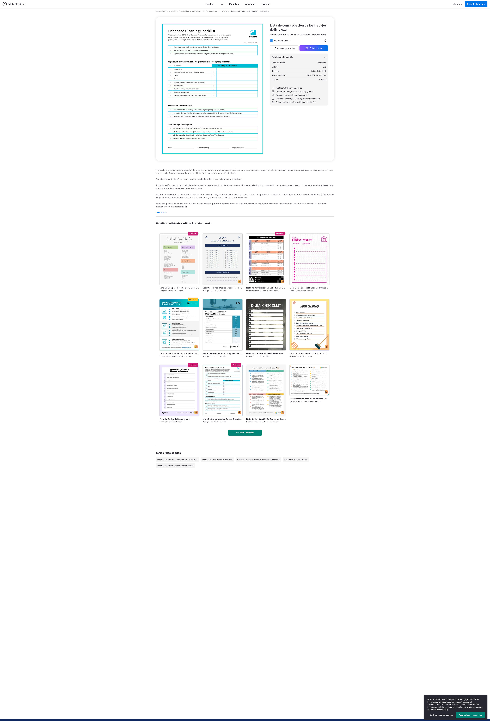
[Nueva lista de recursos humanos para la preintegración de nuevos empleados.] (309, 380)
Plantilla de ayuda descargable (175, 419)
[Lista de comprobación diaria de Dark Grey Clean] (266, 324)
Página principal (162, 11)
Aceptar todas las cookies (470, 715)
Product (210, 4)
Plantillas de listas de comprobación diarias (175, 465)
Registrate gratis (476, 4)
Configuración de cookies (441, 715)
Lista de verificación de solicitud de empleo (266, 288)
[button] (284, 48)
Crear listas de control (180, 11)
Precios (266, 4)
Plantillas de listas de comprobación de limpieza (177, 459)
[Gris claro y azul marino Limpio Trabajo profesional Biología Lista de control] (222, 259)
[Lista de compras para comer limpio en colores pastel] (179, 259)
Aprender (250, 4)
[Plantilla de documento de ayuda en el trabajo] (222, 324)
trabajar (224, 11)
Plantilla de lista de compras (296, 459)
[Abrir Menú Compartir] (325, 40)
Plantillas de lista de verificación (204, 11)
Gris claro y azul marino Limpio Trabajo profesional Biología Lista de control (222, 288)
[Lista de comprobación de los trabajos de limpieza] (222, 390)
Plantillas (234, 4)
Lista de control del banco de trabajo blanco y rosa (309, 288)
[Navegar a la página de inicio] (14, 4)
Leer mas (161, 212)
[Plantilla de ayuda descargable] (179, 390)
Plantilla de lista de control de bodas (217, 459)
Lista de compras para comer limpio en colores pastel (179, 288)
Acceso (457, 4)
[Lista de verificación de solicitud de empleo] (266, 259)
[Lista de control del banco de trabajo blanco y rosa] (309, 259)
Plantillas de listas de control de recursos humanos (258, 459)
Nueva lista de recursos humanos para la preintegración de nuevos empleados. (309, 399)
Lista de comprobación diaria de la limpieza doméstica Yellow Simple (309, 353)
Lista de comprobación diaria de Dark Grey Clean (266, 353)
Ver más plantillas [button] (245, 432)
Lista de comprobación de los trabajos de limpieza (222, 419)
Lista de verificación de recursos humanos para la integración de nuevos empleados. (266, 419)
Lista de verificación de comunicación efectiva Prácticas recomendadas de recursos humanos (179, 353)
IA (222, 4)
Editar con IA (316, 48)
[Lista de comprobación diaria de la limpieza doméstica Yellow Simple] (309, 324)
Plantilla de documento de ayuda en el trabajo (222, 353)
